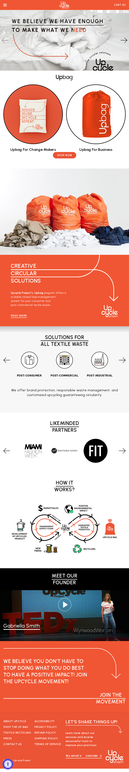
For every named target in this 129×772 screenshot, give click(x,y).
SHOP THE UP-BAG (15, 727)
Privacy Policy (45, 727)
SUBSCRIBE (92, 755)
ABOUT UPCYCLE (14, 721)
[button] (5, 5)
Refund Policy (45, 732)
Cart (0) (120, 5)
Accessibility (44, 721)
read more (19, 315)
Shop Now (64, 155)
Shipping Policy (46, 738)
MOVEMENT (111, 698)
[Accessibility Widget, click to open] (8, 764)
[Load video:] (64, 604)
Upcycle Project (22, 760)
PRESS (7, 738)
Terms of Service (47, 744)
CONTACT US (12, 744)
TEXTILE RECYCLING (17, 732)
